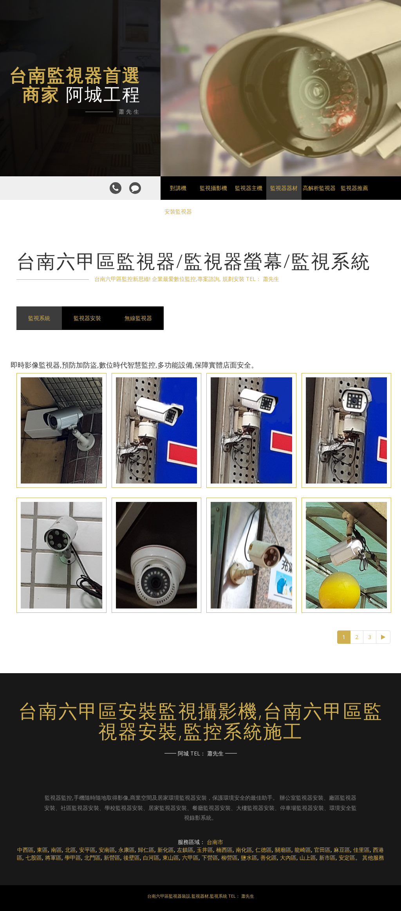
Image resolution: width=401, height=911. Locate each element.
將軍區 (53, 857)
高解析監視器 (319, 188)
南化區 (244, 849)
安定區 (347, 857)
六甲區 (190, 857)
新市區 (327, 857)
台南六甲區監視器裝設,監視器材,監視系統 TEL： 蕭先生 (200, 896)
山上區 (308, 857)
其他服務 (373, 857)
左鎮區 (185, 849)
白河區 (151, 857)
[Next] (383, 637)
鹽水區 (249, 857)
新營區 (112, 857)
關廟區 (283, 849)
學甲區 (73, 857)
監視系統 (39, 318)
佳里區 (361, 849)
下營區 (210, 857)
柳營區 (229, 857)
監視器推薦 (354, 188)
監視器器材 (284, 188)
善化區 (268, 857)
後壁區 (131, 857)
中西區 (25, 849)
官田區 (322, 849)
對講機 (178, 188)
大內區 (288, 857)
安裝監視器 (178, 211)
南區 (56, 849)
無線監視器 (138, 318)
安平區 (87, 849)
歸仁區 (146, 849)
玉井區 (205, 849)
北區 (70, 849)
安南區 (107, 849)
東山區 (171, 857)
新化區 (165, 849)
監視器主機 (248, 188)
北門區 (92, 857)
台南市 (215, 842)
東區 (42, 849)
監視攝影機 (213, 188)
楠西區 (224, 849)
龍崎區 (302, 849)
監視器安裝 (87, 318)
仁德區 (263, 849)
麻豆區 (342, 849)
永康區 (126, 849)
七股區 (33, 857)
